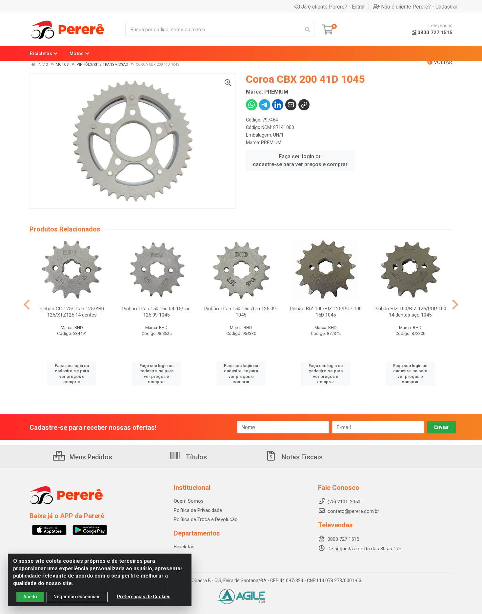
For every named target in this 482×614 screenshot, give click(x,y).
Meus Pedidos (90, 457)
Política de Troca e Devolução (206, 519)
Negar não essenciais (77, 596)
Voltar (442, 62)
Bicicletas (184, 547)
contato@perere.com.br (353, 511)
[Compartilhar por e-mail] (290, 104)
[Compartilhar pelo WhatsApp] (251, 104)
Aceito (30, 596)
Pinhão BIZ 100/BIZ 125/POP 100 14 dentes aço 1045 (410, 312)
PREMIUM (271, 142)
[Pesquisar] (307, 29)
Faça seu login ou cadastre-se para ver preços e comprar (300, 160)
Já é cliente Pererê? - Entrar (333, 6)
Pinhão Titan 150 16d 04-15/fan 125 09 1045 (156, 312)
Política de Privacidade (198, 510)
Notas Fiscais (301, 457)
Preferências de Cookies (144, 596)
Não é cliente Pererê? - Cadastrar (419, 6)
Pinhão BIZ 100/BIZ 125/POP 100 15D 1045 (326, 312)
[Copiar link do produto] (304, 104)
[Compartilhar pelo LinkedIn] (277, 104)
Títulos (195, 457)
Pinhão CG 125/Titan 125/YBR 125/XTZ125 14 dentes (72, 312)
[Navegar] (26, 305)
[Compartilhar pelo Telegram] (264, 104)
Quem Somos (189, 501)
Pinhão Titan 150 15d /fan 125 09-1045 (241, 312)
